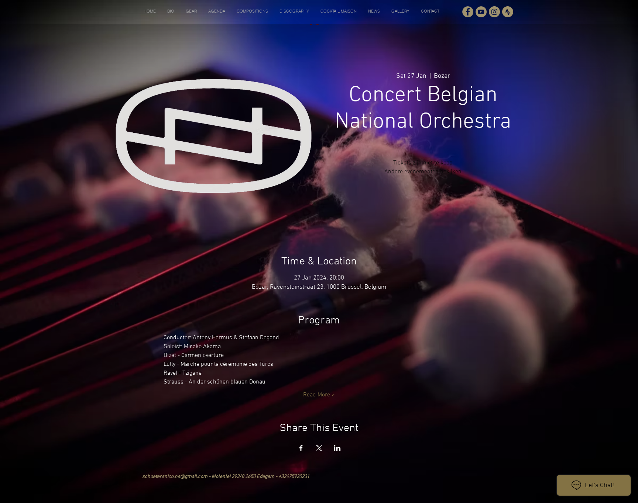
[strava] (507, 11)
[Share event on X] (319, 448)
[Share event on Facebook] (301, 448)
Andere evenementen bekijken (423, 172)
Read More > (319, 395)
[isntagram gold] (494, 11)
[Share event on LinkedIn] (337, 448)
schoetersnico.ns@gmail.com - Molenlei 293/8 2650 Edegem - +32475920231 (225, 476)
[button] (170, 11)
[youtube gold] (481, 11)
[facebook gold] (467, 11)
